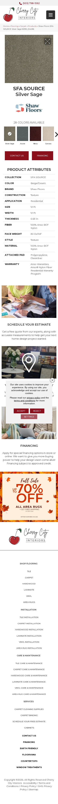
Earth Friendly (29, 748)
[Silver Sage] (9, 134)
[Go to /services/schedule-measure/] (29, 313)
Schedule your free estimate (29, 721)
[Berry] (35, 134)
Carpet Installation (29, 623)
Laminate (29, 590)
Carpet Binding (29, 715)
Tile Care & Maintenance (29, 663)
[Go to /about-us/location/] (29, 374)
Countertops (29, 761)
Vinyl (29, 596)
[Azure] (22, 134)
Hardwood (29, 583)
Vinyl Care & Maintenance (29, 688)
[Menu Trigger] (50, 14)
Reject (37, 411)
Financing (29, 742)
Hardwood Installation (29, 629)
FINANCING (42, 155)
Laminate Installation (29, 636)
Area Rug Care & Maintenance (29, 694)
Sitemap (33, 789)
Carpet (23, 26)
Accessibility (30, 783)
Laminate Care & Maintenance (29, 682)
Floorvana (29, 754)
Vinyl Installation (29, 642)
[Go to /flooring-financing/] (29, 436)
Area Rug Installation (29, 648)
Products (32, 26)
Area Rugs (29, 602)
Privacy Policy (29, 786)
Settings (29, 416)
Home (6, 26)
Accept (21, 411)
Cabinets (29, 727)
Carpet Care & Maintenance (29, 669)
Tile (29, 571)
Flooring (14, 26)
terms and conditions (24, 400)
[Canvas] (48, 134)
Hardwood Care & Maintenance (29, 675)
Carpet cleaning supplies (29, 709)
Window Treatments (29, 767)
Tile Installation (29, 617)
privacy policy (33, 397)
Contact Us (17, 155)
